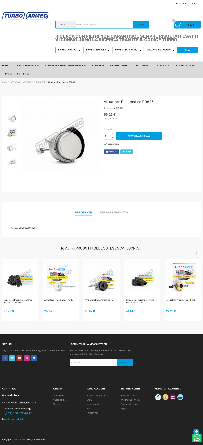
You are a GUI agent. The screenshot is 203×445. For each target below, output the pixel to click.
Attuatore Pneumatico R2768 (99, 300)
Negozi (124, 408)
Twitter (12, 358)
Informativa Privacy (130, 400)
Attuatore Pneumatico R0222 (181, 300)
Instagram (27, 358)
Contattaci (58, 395)
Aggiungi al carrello (139, 136)
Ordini (89, 400)
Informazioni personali (97, 395)
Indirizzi (90, 408)
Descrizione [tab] (83, 212)
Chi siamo (57, 404)
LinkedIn (34, 358)
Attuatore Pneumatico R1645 (58, 300)
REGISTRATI (181, 4)
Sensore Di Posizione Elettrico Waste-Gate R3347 (18, 301)
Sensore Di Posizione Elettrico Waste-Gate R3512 (140, 301)
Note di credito (94, 404)
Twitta (128, 152)
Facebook (5, 358)
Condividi (112, 152)
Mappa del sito (60, 400)
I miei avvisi (92, 413)
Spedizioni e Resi (129, 395)
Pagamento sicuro (129, 404)
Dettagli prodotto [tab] (114, 212)
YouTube (19, 358)
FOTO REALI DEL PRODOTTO (6, 315)
